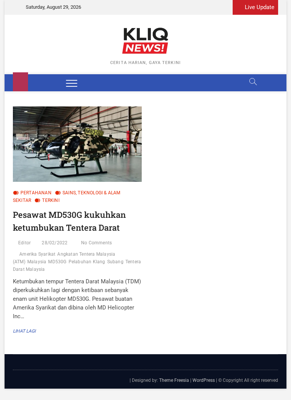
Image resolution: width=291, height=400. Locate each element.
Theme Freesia (174, 380)
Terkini (50, 200)
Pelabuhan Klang (87, 261)
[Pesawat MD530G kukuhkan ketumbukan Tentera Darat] (77, 144)
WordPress (203, 380)
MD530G (57, 261)
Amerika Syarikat (37, 254)
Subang (115, 261)
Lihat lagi (26, 331)
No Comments (96, 242)
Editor (24, 242)
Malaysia (37, 261)
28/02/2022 (54, 242)
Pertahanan (36, 192)
